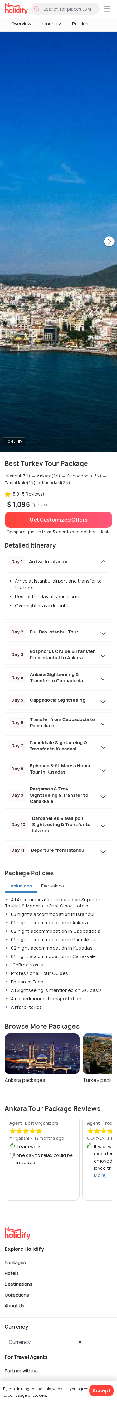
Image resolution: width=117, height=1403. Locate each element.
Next (109, 242)
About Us (14, 1306)
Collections (17, 1295)
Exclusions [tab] (52, 886)
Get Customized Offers (59, 519)
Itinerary (51, 24)
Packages (15, 1262)
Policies (80, 24)
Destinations (18, 1284)
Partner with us (21, 1370)
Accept (101, 1390)
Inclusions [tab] (20, 886)
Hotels (12, 1273)
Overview (21, 24)
